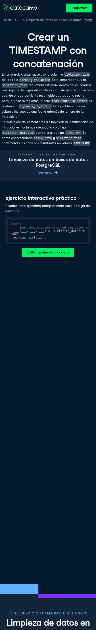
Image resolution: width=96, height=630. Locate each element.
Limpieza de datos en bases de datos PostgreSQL (59, 20)
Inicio (8, 20)
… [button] (19, 20)
